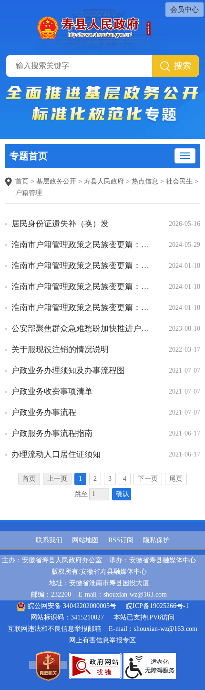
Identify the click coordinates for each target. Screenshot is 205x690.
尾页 (176, 478)
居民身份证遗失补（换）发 (60, 223)
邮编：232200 (51, 594)
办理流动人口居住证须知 (56, 454)
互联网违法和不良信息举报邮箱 (54, 628)
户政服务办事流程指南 (51, 433)
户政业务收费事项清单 (51, 391)
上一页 (57, 478)
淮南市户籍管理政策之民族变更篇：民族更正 (83, 265)
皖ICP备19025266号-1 (157, 605)
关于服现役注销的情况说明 (60, 349)
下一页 (148, 478)
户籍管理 (28, 192)
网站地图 (85, 540)
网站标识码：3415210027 (67, 617)
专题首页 (29, 156)
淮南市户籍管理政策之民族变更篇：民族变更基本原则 (83, 244)
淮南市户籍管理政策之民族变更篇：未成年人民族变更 (83, 307)
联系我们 (49, 540)
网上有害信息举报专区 (102, 640)
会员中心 (184, 9)
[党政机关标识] (48, 665)
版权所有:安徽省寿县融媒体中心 (99, 571)
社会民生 (179, 181)
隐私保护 (156, 540)
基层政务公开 (56, 181)
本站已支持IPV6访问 (143, 617)
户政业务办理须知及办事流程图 (68, 370)
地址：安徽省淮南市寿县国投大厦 (99, 583)
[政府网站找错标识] (95, 665)
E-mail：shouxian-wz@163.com (122, 594)
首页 (22, 181)
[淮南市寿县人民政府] (103, 27)
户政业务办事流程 (43, 412)
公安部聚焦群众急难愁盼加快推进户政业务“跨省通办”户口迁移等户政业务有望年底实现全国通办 (83, 328)
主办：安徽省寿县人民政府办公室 (52, 560)
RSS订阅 (120, 540)
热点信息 (145, 181)
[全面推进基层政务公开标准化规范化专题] (102, 104)
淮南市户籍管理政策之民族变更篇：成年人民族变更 (83, 286)
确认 (122, 493)
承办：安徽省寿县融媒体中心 (152, 560)
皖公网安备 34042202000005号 (71, 605)
